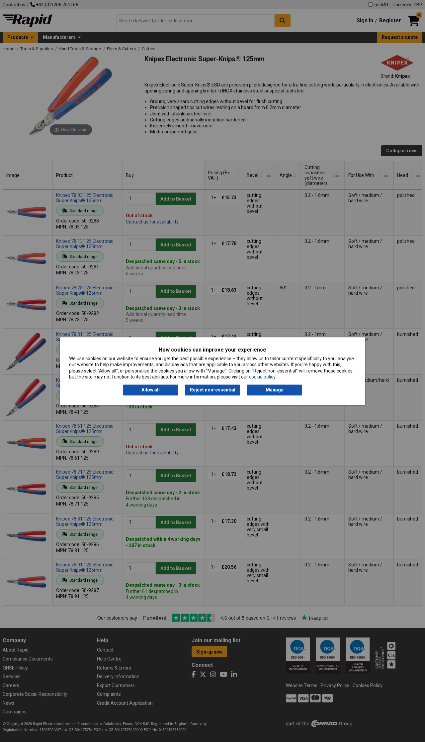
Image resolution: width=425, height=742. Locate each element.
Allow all (150, 390)
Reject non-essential (212, 390)
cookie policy (262, 376)
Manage (275, 390)
